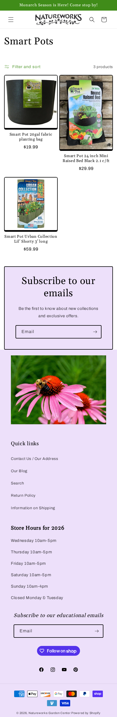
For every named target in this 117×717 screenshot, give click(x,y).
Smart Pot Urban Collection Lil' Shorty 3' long (30, 239)
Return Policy (23, 495)
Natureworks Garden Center (50, 713)
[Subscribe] (95, 331)
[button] (11, 20)
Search (17, 483)
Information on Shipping (33, 508)
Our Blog (19, 471)
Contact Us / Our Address (34, 459)
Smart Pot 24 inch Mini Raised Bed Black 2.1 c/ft (86, 158)
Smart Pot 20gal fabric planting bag (31, 137)
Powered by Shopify (86, 713)
